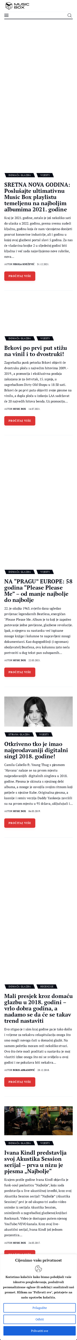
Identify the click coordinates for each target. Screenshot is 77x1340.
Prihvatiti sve (39, 1331)
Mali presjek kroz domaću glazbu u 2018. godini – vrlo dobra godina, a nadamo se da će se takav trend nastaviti (38, 1008)
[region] (38, 1297)
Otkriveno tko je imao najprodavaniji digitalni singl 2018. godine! (36, 750)
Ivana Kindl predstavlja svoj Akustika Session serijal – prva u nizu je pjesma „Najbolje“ (35, 1162)
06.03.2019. (34, 811)
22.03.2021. (34, 660)
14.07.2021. (34, 408)
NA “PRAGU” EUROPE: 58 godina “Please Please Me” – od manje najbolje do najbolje (38, 590)
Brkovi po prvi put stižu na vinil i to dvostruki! (35, 351)
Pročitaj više (20, 276)
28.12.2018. (43, 1070)
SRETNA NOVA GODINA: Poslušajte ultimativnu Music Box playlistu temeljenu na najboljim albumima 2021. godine (37, 197)
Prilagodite (40, 1308)
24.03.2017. (34, 1242)
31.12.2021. (43, 264)
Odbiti (40, 1319)
